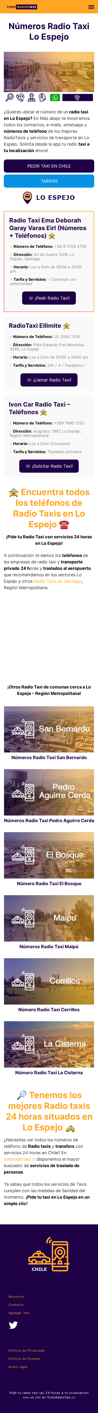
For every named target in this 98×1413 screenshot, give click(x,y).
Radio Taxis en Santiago (58, 581)
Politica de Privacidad (27, 1350)
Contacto (16, 1305)
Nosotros (16, 1296)
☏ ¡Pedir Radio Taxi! (49, 298)
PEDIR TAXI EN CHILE (49, 166)
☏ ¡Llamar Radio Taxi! (49, 379)
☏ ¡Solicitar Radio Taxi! (49, 466)
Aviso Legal (18, 1367)
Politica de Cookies (25, 1358)
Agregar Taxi (19, 1313)
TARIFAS (49, 181)
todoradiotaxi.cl (19, 1159)
